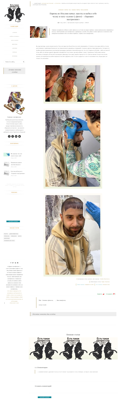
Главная (15, 32)
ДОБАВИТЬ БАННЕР (44, 397)
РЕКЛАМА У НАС (14, 303)
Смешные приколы (47, 300)
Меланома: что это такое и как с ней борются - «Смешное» (17, 155)
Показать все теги (9, 240)
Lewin (44, 305)
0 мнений (71, 22)
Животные (14, 44)
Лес (70, 9)
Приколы (6, 236)
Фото (19, 236)
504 (88, 22)
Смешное (14, 236)
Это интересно (61, 300)
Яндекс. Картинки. (106, 281)
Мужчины (14, 56)
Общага (74, 9)
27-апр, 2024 (62, 22)
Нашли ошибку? (79, 22)
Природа (15, 52)
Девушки (14, 48)
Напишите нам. (106, 284)
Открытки (57, 3)
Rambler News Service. (105, 279)
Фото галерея (84, 9)
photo (6, 233)
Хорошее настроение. (47, 3)
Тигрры (66, 9)
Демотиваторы (14, 233)
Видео (78, 9)
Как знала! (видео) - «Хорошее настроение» (18, 172)
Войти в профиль (14, 36)
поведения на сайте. (89, 284)
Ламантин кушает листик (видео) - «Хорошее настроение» (18, 164)
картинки (6, 238)
